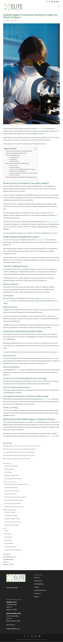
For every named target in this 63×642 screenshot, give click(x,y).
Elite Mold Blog (38, 584)
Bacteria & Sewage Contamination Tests (16, 484)
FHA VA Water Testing (10, 516)
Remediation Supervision (11, 475)
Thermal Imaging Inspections (12, 503)
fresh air (18, 370)
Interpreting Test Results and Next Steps (18, 163)
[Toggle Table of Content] (35, 148)
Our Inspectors (8, 537)
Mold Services (7, 463)
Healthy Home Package (11, 466)
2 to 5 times (40, 129)
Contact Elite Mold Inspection (12, 550)
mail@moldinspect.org (12, 629)
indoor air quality (46, 399)
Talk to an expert (51, 436)
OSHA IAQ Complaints (10, 494)
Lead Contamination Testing (12, 522)
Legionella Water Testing (11, 525)
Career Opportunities (10, 547)
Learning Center (13, 20)
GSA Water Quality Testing (11, 519)
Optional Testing (15, 161)
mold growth (41, 240)
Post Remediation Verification (13, 479)
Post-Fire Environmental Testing (13, 500)
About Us (37, 578)
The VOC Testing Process (13, 155)
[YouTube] (57, 2)
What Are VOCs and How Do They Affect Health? (19, 151)
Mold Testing (8, 472)
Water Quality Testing (9, 510)
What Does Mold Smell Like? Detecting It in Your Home (18, 455)
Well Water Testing (9, 512)
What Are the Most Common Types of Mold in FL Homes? (19, 449)
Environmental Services (10, 482)
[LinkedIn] (54, 2)
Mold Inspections (9, 469)
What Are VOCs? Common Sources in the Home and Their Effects (21, 446)
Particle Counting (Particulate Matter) (15, 497)
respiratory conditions (52, 222)
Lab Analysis (13, 159)
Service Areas (8, 540)
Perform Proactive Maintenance (18, 171)
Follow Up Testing (15, 175)
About (5, 528)
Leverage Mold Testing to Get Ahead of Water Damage (24, 173)
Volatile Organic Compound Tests (14, 507)
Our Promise (8, 534)
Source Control (14, 165)
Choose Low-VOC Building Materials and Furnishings (23, 169)
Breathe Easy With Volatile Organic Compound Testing (21, 177)
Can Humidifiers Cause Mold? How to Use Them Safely (18, 452)
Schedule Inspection (40, 590)
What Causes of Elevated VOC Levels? (17, 153)
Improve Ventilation (15, 167)
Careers (36, 597)
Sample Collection (15, 157)
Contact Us (37, 594)
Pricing (6, 531)
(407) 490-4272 (10, 625)
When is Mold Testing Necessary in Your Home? (16, 459)
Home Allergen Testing (10, 488)
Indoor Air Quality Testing (11, 491)
